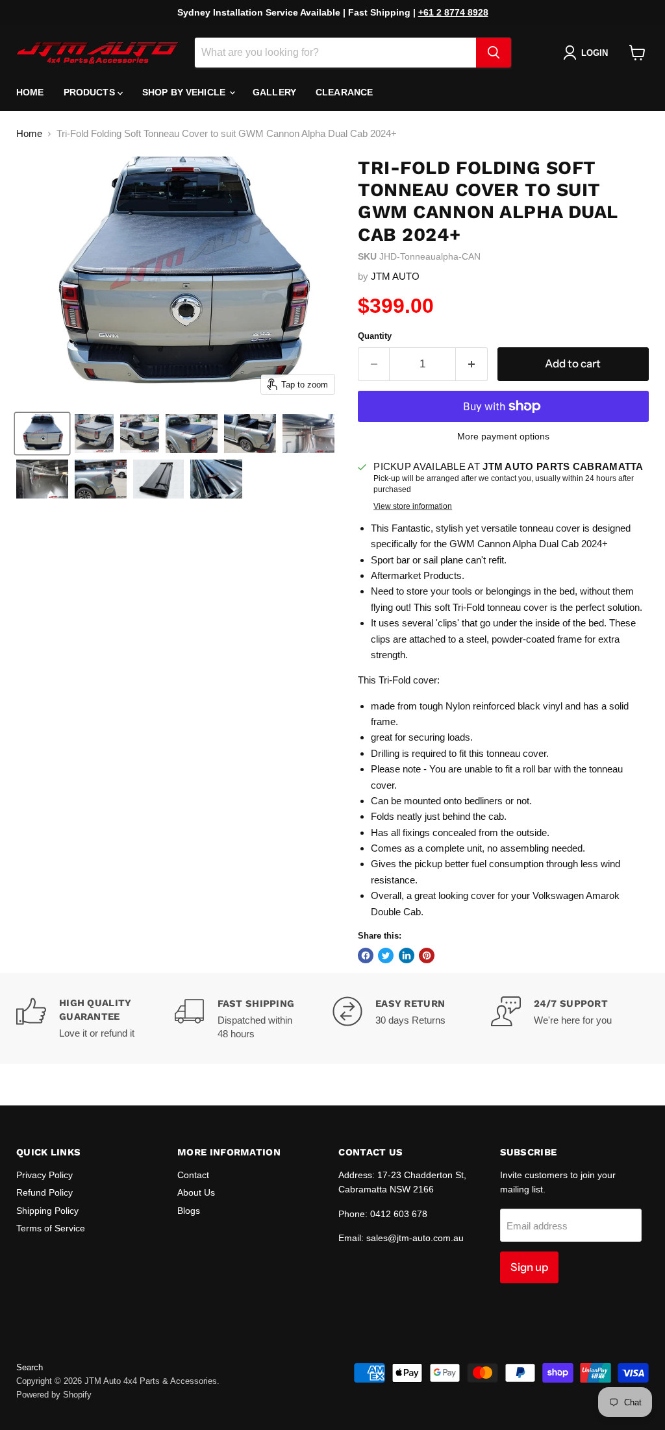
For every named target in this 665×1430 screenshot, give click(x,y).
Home (30, 92)
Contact (193, 1175)
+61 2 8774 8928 (453, 12)
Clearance (344, 92)
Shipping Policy (47, 1210)
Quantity (375, 336)
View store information (412, 506)
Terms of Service (50, 1228)
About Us (196, 1192)
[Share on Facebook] (365, 955)
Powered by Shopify (54, 1394)
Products (91, 92)
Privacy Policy (44, 1175)
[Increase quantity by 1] (472, 363)
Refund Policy (44, 1192)
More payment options (503, 436)
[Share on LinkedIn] (406, 955)
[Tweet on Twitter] (386, 955)
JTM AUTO (395, 276)
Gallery (274, 92)
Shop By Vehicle (185, 92)
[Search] (493, 53)
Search (29, 1367)
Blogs (188, 1210)
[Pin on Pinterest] (426, 955)
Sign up (529, 1267)
